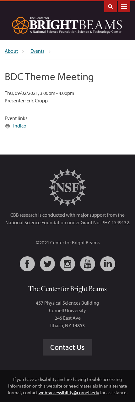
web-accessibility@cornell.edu (69, 392)
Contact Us (67, 347)
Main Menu (124, 6)
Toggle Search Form (110, 6)
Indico (19, 125)
